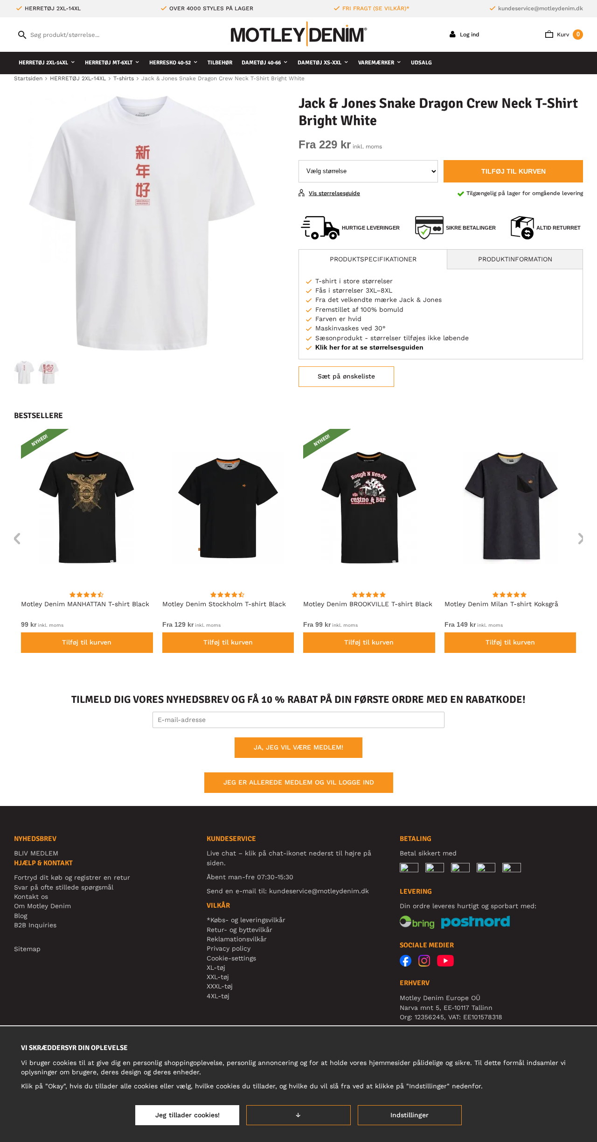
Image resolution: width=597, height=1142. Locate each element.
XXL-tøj (218, 977)
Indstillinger (409, 1115)
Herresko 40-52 (170, 62)
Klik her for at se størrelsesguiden (369, 347)
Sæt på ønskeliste (346, 376)
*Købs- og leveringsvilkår (246, 920)
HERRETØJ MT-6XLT (108, 62)
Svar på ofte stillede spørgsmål (63, 887)
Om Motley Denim (42, 906)
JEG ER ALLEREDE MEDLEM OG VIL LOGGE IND (298, 782)
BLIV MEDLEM (36, 853)
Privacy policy (228, 948)
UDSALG (421, 62)
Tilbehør (220, 62)
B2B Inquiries (35, 925)
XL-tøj (216, 967)
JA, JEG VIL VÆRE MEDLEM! (298, 747)
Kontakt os (31, 896)
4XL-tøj (218, 996)
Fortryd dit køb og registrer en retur (72, 877)
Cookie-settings (231, 958)
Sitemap (27, 949)
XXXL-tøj (220, 986)
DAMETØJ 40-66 (261, 62)
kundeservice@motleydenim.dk (540, 8)
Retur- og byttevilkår (239, 929)
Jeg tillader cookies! (187, 1115)
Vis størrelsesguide (334, 193)
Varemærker (376, 62)
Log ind (468, 34)
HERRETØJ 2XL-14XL (43, 62)
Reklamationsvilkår (237, 939)
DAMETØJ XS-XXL (319, 62)
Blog (20, 915)
